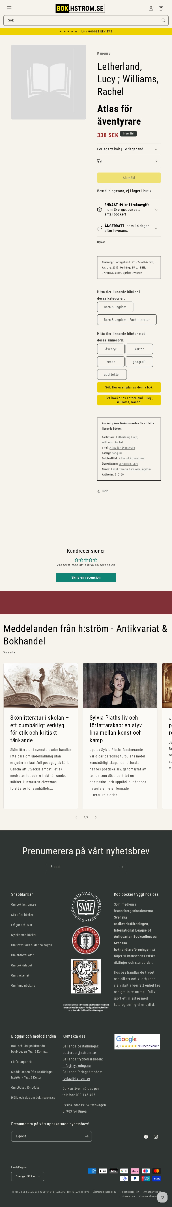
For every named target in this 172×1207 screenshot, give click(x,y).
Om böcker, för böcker (26, 1087)
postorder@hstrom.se (79, 1053)
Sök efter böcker (22, 915)
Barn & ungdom (115, 307)
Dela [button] (105, 491)
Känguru (117, 453)
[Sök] (163, 20)
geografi (139, 362)
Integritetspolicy (130, 1191)
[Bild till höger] (96, 817)
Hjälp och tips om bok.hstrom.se (33, 1097)
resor (111, 362)
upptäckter (112, 375)
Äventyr (111, 349)
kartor (139, 349)
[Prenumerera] (121, 867)
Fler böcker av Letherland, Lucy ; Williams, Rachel (129, 400)
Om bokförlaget (21, 965)
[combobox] (86, 20)
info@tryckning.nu (76, 1066)
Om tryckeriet (20, 975)
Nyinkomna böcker (24, 935)
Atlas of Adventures (131, 458)
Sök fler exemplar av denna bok (129, 387)
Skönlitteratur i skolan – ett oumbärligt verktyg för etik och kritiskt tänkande (39, 729)
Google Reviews (100, 31)
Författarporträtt (22, 1062)
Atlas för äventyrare (122, 447)
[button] (9, 8)
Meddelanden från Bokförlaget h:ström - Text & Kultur (32, 1074)
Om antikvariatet (22, 955)
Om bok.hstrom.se (23, 904)
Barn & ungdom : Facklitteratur (127, 320)
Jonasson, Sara (128, 463)
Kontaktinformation (150, 1196)
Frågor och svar (21, 925)
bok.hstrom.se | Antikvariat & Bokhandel (43, 1192)
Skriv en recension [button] (86, 577)
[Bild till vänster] (76, 817)
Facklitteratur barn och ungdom (131, 469)
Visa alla (9, 652)
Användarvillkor (152, 1191)
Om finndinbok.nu (23, 985)
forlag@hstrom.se (76, 1078)
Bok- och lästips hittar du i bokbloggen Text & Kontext (29, 1048)
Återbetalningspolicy (104, 1191)
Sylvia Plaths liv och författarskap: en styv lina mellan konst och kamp (116, 729)
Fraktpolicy (129, 1196)
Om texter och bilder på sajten (31, 945)
